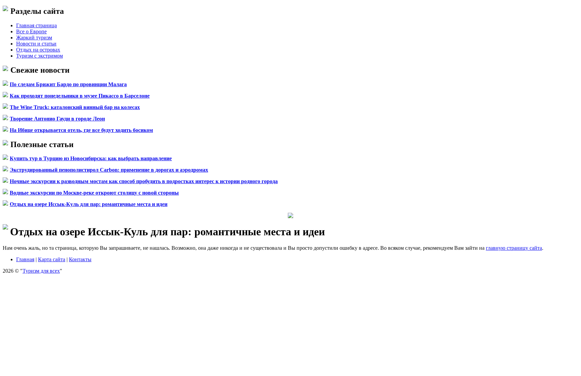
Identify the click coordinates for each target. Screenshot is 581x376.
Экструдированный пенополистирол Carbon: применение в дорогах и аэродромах (109, 170)
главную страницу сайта (514, 248)
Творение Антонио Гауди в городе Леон (57, 119)
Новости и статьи (36, 43)
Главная (25, 259)
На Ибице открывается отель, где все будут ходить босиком (81, 130)
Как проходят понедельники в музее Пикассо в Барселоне (80, 96)
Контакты (80, 259)
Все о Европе (31, 31)
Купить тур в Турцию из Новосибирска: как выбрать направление (91, 158)
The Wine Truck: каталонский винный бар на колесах (75, 107)
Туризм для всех (41, 271)
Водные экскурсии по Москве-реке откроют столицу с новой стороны (94, 193)
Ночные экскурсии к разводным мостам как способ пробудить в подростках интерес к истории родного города (144, 181)
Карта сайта (51, 259)
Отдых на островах (38, 50)
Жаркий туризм (34, 37)
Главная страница (36, 25)
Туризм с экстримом (39, 56)
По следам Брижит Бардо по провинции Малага (68, 84)
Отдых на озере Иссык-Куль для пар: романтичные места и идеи (88, 204)
